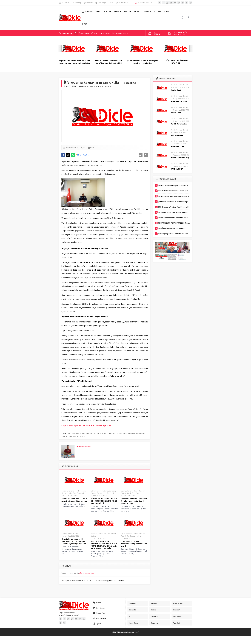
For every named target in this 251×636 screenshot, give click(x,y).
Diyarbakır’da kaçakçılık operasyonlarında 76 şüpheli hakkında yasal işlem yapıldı (74, 541)
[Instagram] (167, 2)
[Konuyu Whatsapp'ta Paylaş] (73, 155)
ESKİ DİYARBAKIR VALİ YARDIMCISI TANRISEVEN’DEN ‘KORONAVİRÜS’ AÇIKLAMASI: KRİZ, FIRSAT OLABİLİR (104, 545)
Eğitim (74, 86)
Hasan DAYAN (83, 446)
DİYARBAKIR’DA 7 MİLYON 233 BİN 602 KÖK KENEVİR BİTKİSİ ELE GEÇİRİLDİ (104, 500)
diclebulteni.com (86, 433)
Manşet (64, 493)
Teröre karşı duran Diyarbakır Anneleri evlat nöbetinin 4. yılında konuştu (134, 500)
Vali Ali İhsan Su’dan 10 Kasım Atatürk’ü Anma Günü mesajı (74, 499)
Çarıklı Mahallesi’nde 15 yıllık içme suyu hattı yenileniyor (142, 61)
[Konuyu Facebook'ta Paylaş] (63, 155)
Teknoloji (80, 493)
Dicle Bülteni (74, 433)
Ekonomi (70, 491)
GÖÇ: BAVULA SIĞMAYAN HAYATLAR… (177, 61)
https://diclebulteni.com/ (126, 433)
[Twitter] (163, 2)
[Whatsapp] (182, 2)
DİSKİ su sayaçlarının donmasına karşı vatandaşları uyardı (134, 543)
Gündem (82, 491)
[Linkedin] (171, 2)
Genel (77, 491)
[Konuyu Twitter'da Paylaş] (68, 155)
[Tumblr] (186, 2)
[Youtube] (174, 2)
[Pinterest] (178, 2)
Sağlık (69, 493)
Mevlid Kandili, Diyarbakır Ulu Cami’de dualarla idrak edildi (108, 61)
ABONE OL (84, 155)
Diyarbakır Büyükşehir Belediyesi (104, 433)
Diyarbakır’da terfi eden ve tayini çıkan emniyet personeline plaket (104, 33)
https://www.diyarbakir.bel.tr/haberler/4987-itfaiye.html (86, 425)
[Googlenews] (190, 2)
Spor (74, 493)
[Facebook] (159, 2)
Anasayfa (67, 86)
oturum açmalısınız (86, 573)
